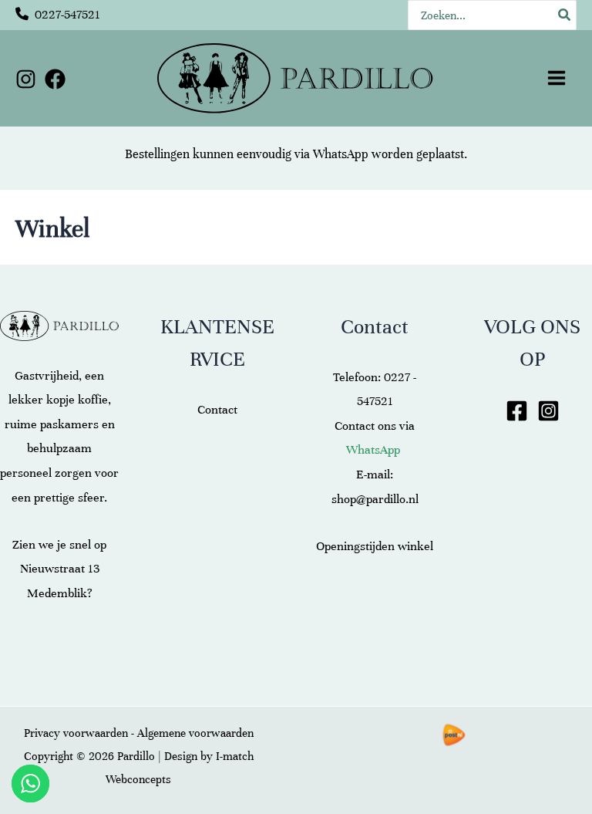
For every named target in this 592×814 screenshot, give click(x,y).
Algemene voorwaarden (195, 733)
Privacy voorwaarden (76, 733)
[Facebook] (55, 79)
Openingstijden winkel (374, 546)
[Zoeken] (565, 15)
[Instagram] (25, 79)
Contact (217, 409)
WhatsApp (340, 154)
